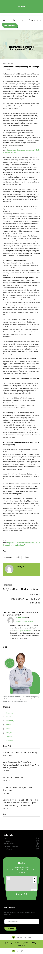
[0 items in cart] (22, 20)
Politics (26, 557)
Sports (9, 736)
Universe (9, 740)
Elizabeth (20, 618)
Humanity (10, 721)
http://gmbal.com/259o (24, 631)
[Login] (14, 20)
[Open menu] (4, 20)
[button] (34, 878)
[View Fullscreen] (8, 878)
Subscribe (10, 928)
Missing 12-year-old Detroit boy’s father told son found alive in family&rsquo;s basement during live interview (20, 803)
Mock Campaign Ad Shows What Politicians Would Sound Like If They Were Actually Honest (21, 765)
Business (9, 713)
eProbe (21, 6)
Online (8, 725)
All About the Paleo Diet (13, 777)
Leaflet (35, 890)
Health (18, 557)
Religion (9, 732)
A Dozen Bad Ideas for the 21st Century (20, 752)
